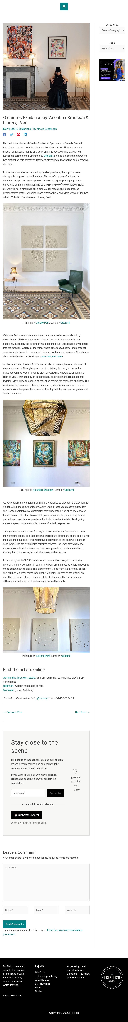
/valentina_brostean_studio (19, 677)
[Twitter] (11, 134)
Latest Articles (42, 983)
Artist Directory (43, 980)
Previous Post (12, 712)
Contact (39, 991)
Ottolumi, (49, 155)
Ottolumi (65, 322)
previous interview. (52, 356)
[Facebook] (4, 134)
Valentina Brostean (43, 489)
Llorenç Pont (42, 322)
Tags (112, 42)
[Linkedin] (25, 134)
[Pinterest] (18, 134)
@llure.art (8, 685)
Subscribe (55, 793)
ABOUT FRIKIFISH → (13, 995)
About (38, 987)
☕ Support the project (26, 815)
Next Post (82, 712)
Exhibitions (25, 128)
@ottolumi (8, 690)
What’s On (40, 972)
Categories (112, 24)
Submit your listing (47, 976)
